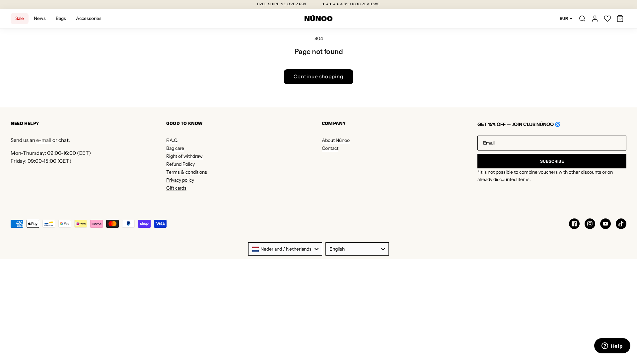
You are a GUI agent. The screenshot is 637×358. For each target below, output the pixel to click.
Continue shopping (318, 76)
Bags (61, 18)
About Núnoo (336, 140)
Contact (330, 148)
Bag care (175, 148)
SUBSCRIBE (552, 161)
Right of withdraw (184, 156)
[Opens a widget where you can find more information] (612, 346)
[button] (620, 18)
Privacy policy (180, 180)
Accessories (89, 18)
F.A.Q (171, 140)
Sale (19, 18)
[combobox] (285, 249)
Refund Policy (180, 164)
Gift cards (176, 188)
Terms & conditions (186, 172)
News (40, 18)
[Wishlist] (607, 18)
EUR (564, 18)
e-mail (43, 140)
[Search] (582, 18)
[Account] (595, 18)
